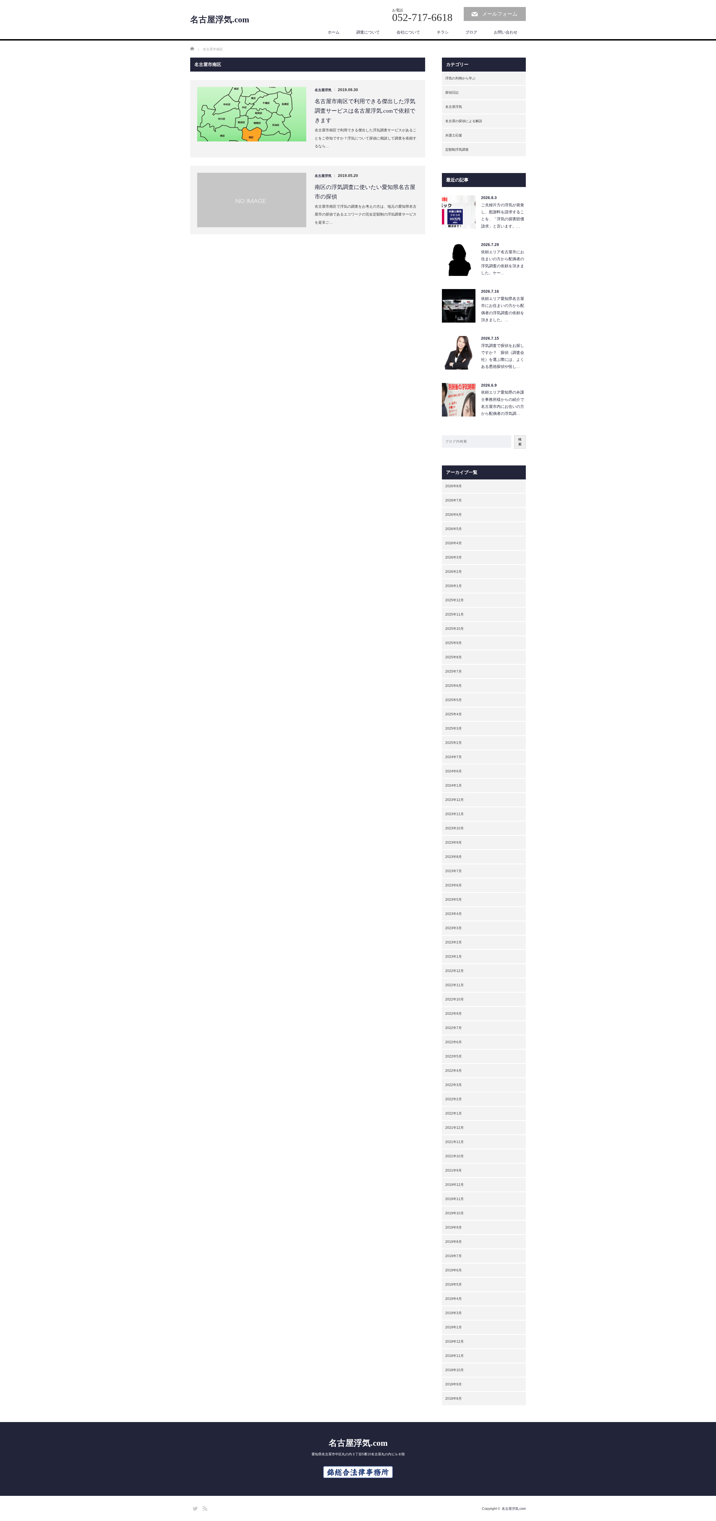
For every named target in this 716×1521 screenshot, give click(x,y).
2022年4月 (453, 1071)
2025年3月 (453, 728)
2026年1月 (453, 586)
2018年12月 (454, 1341)
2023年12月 (454, 800)
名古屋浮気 (323, 90)
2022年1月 (453, 1113)
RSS (204, 1507)
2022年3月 (453, 1085)
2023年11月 (454, 814)
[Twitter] (194, 1507)
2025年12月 (454, 600)
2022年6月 (453, 1042)
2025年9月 (453, 643)
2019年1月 (453, 1327)
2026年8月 (453, 486)
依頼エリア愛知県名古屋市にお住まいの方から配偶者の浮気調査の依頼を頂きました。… (502, 309)
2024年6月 (453, 771)
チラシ (443, 32)
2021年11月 (454, 1142)
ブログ (471, 32)
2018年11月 (454, 1356)
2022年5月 (453, 1056)
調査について (368, 32)
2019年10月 (454, 1213)
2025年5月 (453, 700)
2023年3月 (453, 928)
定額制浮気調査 (457, 150)
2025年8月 (453, 657)
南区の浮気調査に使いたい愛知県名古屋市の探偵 (365, 192)
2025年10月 (454, 629)
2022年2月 (453, 1099)
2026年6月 (453, 515)
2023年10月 (454, 828)
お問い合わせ (505, 32)
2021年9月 (453, 1170)
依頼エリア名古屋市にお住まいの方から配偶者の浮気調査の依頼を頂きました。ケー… (502, 262)
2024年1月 (453, 785)
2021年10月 (454, 1156)
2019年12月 (454, 1185)
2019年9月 (453, 1227)
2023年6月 (453, 885)
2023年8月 (453, 857)
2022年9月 (453, 1014)
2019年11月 (454, 1199)
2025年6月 (453, 686)
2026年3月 (453, 557)
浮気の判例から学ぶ (460, 78)
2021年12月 (454, 1128)
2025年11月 (454, 614)
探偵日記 (452, 92)
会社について (408, 32)
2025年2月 (453, 743)
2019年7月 (453, 1256)
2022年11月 (454, 985)
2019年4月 (453, 1299)
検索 (520, 441)
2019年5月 (453, 1284)
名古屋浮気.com (219, 19)
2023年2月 (453, 942)
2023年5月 (453, 900)
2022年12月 (454, 971)
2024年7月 (453, 757)
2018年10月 (454, 1370)
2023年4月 (453, 914)
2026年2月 (453, 572)
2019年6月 (453, 1270)
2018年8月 (453, 1399)
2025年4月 (453, 714)
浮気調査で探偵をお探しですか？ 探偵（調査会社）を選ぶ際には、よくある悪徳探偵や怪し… (502, 356)
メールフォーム (499, 14)
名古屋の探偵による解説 (463, 121)
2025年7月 (453, 671)
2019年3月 (453, 1313)
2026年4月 (453, 543)
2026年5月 (453, 529)
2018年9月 (453, 1384)
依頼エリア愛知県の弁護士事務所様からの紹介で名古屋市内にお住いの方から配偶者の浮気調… (502, 403)
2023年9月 (453, 843)
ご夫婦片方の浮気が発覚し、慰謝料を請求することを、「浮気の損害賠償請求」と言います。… (502, 215)
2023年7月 (453, 871)
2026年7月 (453, 500)
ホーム (334, 32)
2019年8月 (453, 1242)
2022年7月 (453, 1028)
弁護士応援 (453, 135)
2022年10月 (454, 999)
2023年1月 (453, 957)
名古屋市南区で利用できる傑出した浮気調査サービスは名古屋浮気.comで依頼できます (365, 110)
